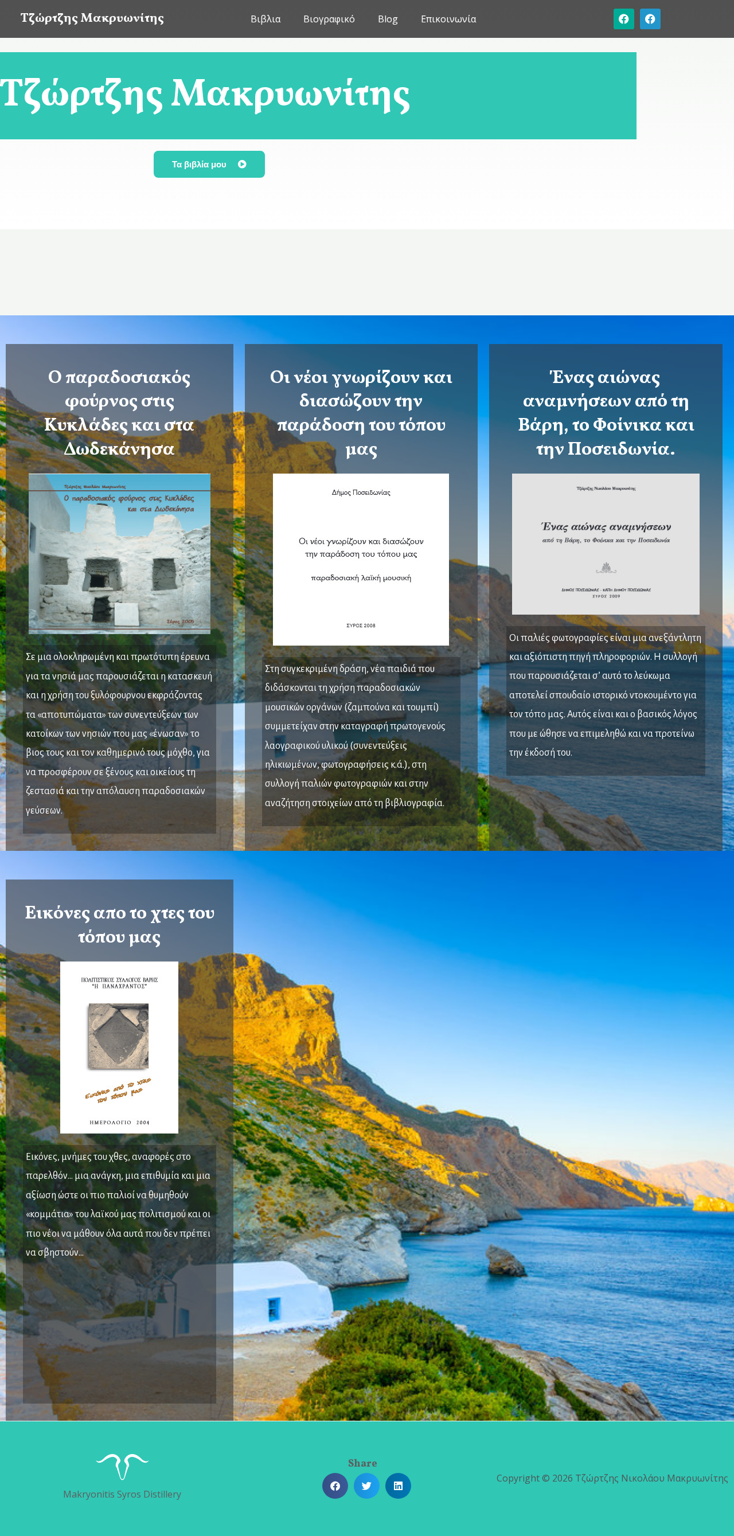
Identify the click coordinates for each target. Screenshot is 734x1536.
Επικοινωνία (448, 19)
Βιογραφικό (329, 19)
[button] (335, 1486)
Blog (388, 19)
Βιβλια (265, 19)
